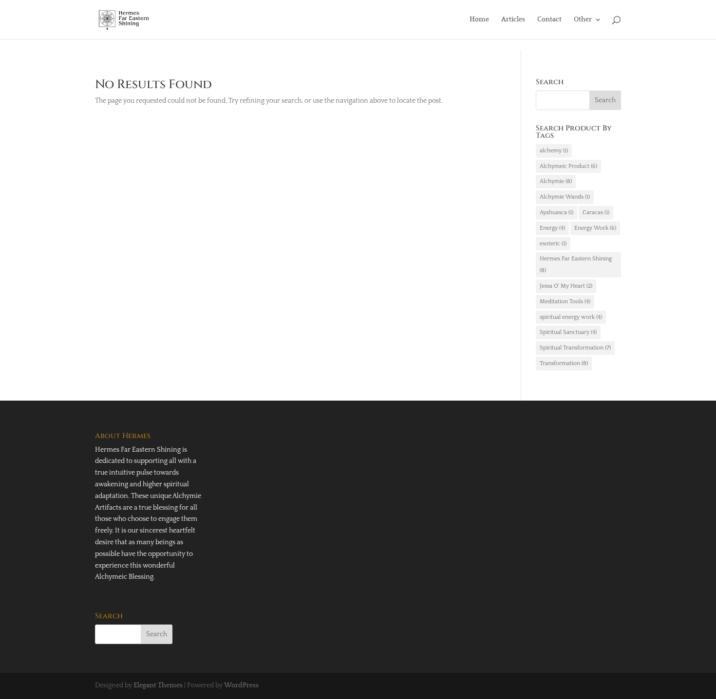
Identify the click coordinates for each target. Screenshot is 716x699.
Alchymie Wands (565, 197)
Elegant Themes (158, 685)
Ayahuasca (556, 212)
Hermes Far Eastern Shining (576, 265)
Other (583, 19)
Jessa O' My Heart (566, 286)
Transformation (564, 363)
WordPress (241, 685)
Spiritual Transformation (575, 348)
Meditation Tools (565, 301)
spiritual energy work (571, 317)
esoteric (553, 243)
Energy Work (595, 228)
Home (479, 19)
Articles (513, 19)
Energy (552, 228)
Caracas (596, 212)
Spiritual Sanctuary (568, 332)
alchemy (554, 150)
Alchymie (556, 181)
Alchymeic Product (568, 166)
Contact (549, 19)
